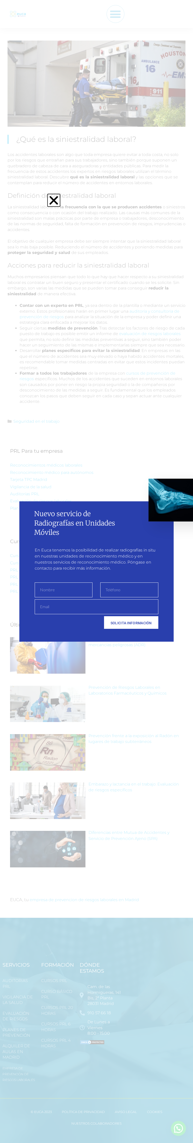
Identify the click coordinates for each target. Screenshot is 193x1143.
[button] (54, 200)
